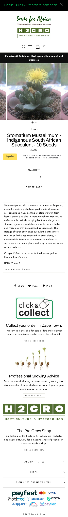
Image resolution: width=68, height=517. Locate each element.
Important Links (34, 462)
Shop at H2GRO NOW (34, 450)
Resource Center (34, 395)
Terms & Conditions (34, 341)
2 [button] (36, 122)
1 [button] (33, 122)
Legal (34, 472)
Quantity (34, 170)
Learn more (53, 157)
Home (33, 129)
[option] (34, 58)
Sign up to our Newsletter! (34, 482)
